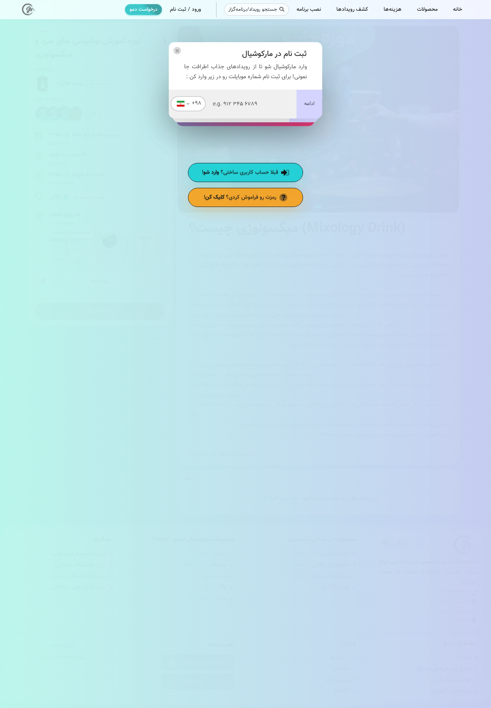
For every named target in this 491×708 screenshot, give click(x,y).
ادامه (309, 104)
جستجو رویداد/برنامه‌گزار (252, 9)
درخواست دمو (143, 9)
